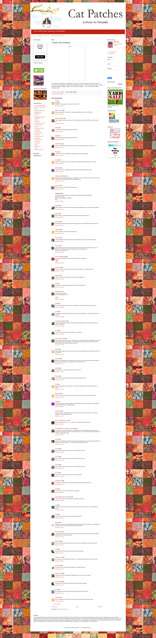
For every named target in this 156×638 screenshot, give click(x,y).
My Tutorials (111, 53)
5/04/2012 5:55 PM (59, 444)
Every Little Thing (38, 124)
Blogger (89, 627)
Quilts (36, 144)
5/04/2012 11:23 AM (59, 287)
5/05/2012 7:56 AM (59, 553)
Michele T (57, 541)
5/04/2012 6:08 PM (59, 452)
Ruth (56, 514)
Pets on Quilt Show (39, 136)
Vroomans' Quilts (59, 118)
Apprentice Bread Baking (40, 105)
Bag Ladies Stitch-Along (40, 107)
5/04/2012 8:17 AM (59, 155)
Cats (36, 115)
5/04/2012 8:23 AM (59, 163)
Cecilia (56, 160)
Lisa (56, 549)
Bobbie (56, 213)
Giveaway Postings (59, 93)
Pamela (57, 205)
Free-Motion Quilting (39, 128)
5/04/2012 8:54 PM (59, 484)
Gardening (37, 129)
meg (56, 401)
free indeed (57, 565)
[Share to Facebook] (74, 92)
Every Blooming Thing (40, 123)
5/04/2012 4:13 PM (59, 416)
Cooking (37, 120)
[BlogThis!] (71, 92)
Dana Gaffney (58, 531)
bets (56, 488)
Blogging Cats (38, 112)
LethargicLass (58, 557)
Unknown (57, 597)
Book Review (38, 113)
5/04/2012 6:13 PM (59, 460)
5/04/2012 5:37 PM (59, 424)
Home (33, 35)
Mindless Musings (39, 133)
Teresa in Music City (59, 338)
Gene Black (57, 267)
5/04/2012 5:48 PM (59, 434)
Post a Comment (57, 604)
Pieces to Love (58, 110)
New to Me (37, 134)
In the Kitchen (38, 131)
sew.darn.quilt (58, 581)
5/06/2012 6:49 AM (59, 601)
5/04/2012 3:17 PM (59, 389)
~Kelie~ (57, 245)
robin (56, 303)
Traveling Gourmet (39, 149)
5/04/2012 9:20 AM (59, 217)
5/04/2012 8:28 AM (59, 171)
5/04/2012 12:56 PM (59, 344)
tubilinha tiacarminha (60, 176)
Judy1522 (57, 229)
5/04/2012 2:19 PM (59, 371)
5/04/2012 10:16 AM (59, 252)
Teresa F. (57, 237)
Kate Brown (58, 411)
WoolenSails (58, 291)
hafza (56, 589)
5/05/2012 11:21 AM (59, 577)
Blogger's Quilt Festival (40, 110)
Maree (56, 349)
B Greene (57, 168)
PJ (55, 283)
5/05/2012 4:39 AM (59, 518)
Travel (36, 148)
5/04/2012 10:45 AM (59, 263)
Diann (56, 151)
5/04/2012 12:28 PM (59, 316)
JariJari (57, 448)
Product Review (38, 139)
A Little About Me (112, 51)
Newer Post (54, 606)
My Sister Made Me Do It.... (61, 420)
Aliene (56, 127)
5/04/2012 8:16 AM (59, 147)
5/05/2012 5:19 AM (59, 527)
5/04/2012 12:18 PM (59, 307)
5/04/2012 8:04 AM (59, 114)
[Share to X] (72, 92)
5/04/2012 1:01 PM (59, 354)
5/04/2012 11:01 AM (59, 271)
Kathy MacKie (58, 480)
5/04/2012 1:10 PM (59, 363)
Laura (56, 311)
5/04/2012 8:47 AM (59, 181)
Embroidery (37, 121)
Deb (56, 384)
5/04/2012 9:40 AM (59, 241)
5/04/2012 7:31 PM (59, 476)
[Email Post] (67, 91)
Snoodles (57, 358)
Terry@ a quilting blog (60, 256)
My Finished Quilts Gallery (58, 35)
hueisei (56, 376)
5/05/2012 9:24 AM (59, 569)
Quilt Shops (37, 141)
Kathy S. (57, 221)
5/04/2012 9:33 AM (59, 233)
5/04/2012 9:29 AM (59, 225)
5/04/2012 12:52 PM (59, 334)
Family (36, 126)
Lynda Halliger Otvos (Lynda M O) (63, 496)
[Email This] (69, 92)
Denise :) (57, 185)
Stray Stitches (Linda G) (60, 321)
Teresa (56, 472)
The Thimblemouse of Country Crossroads (65, 428)
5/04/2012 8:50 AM (59, 189)
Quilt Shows (37, 143)
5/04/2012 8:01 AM (59, 106)
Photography (37, 138)
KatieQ (56, 522)
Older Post (100, 606)
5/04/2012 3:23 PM (59, 397)
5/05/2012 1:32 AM (59, 500)
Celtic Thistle (58, 143)
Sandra (56, 368)
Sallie (56, 135)
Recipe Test (37, 146)
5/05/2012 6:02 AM (59, 536)
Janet (56, 330)
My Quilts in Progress (43, 35)
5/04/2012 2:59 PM (59, 379)
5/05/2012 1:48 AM (59, 510)
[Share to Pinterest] (76, 92)
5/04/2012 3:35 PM (59, 406)
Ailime (80, 627)
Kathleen (57, 275)
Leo (56, 505)
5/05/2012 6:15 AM (59, 544)
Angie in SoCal (58, 573)
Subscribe (40, 57)
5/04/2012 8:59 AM (59, 201)
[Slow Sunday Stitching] (115, 138)
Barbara (117, 41)
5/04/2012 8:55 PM (59, 492)
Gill (56, 101)
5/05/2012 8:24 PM (59, 593)
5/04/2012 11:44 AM (59, 299)
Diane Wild (57, 393)
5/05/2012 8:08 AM (59, 561)
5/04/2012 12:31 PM (59, 326)
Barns (36, 108)
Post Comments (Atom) (62, 609)
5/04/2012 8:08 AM (59, 131)
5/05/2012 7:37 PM (59, 585)
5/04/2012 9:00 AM (59, 209)
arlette (56, 439)
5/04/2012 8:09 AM (59, 139)
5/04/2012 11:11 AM (59, 279)
